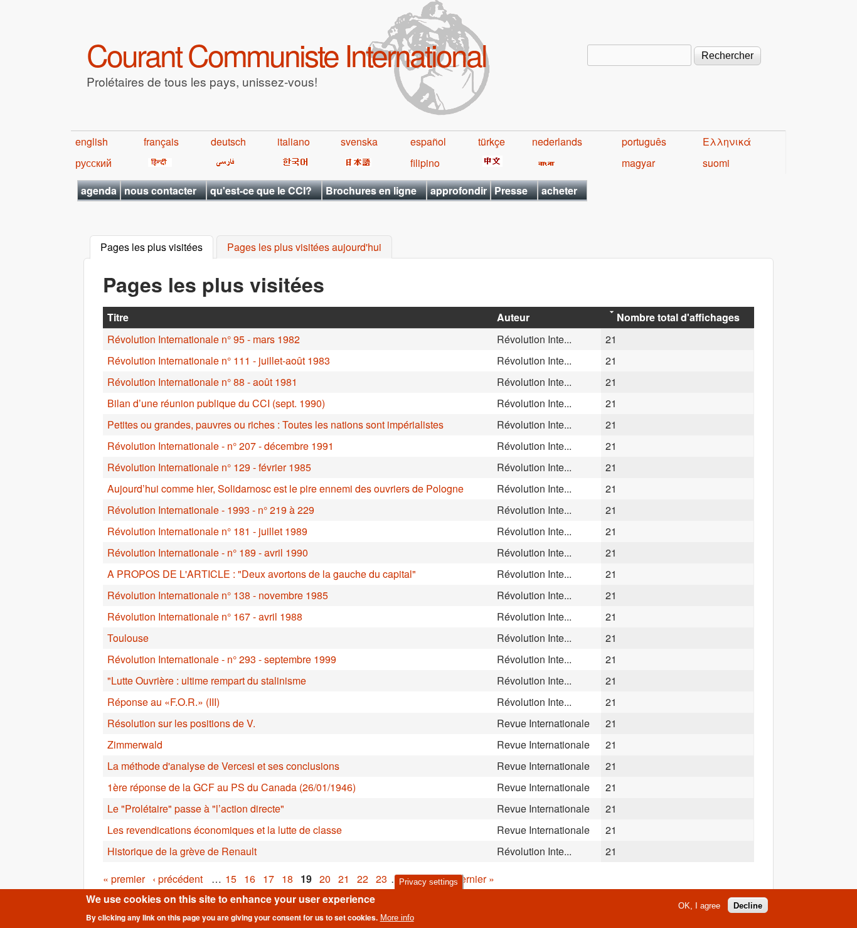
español (428, 141)
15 (231, 879)
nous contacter (160, 190)
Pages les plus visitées (156, 247)
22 (362, 879)
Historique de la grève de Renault (182, 851)
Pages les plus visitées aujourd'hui (304, 247)
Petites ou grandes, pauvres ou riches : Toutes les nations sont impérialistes (275, 424)
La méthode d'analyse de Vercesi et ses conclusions (223, 766)
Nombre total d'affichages (678, 317)
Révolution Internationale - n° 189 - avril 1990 (207, 552)
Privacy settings (428, 882)
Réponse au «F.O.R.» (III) (163, 702)
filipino (425, 163)
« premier (124, 879)
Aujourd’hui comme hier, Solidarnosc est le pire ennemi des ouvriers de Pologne (285, 488)
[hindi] (158, 163)
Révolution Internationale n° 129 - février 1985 (209, 467)
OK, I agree (699, 905)
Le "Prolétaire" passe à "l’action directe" (195, 808)
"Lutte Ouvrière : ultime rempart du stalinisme (206, 680)
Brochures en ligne (371, 190)
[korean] (293, 163)
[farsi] (223, 163)
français (161, 141)
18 (287, 879)
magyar (638, 163)
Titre (118, 317)
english (91, 141)
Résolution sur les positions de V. (181, 723)
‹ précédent (177, 879)
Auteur (513, 317)
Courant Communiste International (286, 54)
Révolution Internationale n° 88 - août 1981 (202, 382)
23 (381, 879)
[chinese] (490, 163)
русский (93, 163)
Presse (511, 190)
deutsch (228, 141)
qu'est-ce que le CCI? (261, 190)
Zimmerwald (134, 744)
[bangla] (544, 163)
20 (325, 879)
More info (397, 917)
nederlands (557, 141)
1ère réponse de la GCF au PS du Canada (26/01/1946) (231, 787)
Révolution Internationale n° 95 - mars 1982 (203, 339)
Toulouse (128, 638)
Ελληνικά (727, 141)
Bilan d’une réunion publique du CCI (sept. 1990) (216, 403)
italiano (293, 141)
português (644, 141)
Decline (747, 905)
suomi (716, 163)
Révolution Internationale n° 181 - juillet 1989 (207, 531)
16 (249, 879)
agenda (99, 190)
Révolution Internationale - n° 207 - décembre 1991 (220, 446)
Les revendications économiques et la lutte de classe (224, 830)
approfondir (458, 190)
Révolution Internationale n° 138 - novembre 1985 (217, 595)
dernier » (474, 879)
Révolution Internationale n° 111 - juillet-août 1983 (218, 360)
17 (268, 879)
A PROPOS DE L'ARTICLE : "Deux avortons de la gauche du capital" (261, 574)
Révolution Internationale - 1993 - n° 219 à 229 (210, 510)
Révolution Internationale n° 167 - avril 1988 (204, 616)
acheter (559, 190)
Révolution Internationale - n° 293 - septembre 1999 (221, 659)
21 (343, 879)
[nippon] (356, 163)
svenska (359, 141)
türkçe (491, 141)
